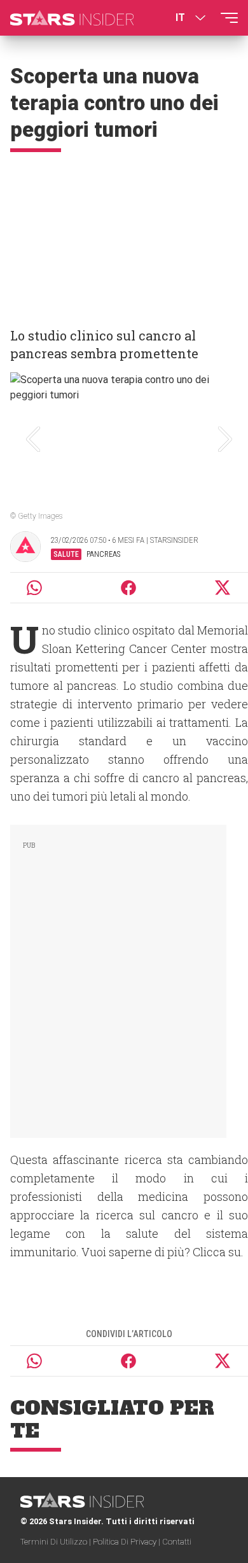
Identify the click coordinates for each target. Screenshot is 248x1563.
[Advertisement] (124, 234)
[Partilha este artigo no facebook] (128, 587)
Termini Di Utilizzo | (56, 1541)
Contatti (176, 1541)
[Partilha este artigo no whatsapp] (34, 587)
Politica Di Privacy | (127, 1541)
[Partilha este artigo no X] (223, 587)
